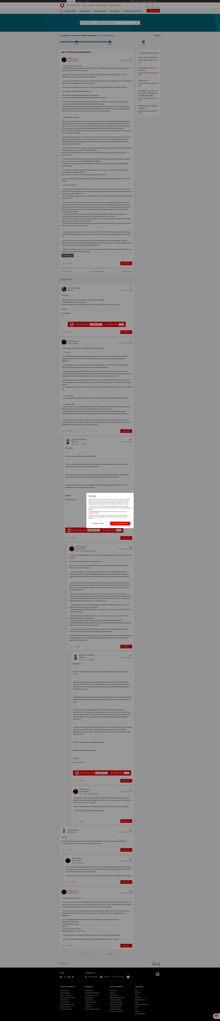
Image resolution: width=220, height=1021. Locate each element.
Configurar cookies (98, 523)
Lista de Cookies (94, 511)
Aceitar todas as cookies (120, 523)
